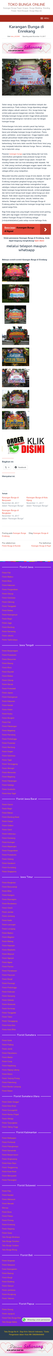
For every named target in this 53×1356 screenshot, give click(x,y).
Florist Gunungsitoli (9, 1110)
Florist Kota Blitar (9, 1029)
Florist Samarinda (9, 1150)
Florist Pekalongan (9, 726)
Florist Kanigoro (8, 895)
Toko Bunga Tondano (10, 1245)
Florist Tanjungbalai (9, 1122)
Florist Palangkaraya (10, 1146)
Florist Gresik (7, 907)
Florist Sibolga (7, 1118)
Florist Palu (6, 1191)
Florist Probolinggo (9, 987)
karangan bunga (16, 153)
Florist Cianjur (7, 821)
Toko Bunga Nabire (9, 1322)
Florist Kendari (7, 1195)
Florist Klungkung (9, 1294)
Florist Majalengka (9, 846)
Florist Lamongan (9, 924)
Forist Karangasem (9, 1269)
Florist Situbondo (8, 1004)
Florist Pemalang (8, 734)
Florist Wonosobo (9, 772)
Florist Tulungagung (9, 1021)
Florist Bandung (8, 627)
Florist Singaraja (8, 1260)
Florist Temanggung (10, 764)
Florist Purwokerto (9, 655)
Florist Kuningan (8, 842)
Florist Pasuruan (8, 975)
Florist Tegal (7, 760)
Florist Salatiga (8, 785)
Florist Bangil (7, 979)
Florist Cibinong (8, 602)
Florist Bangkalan (9, 882)
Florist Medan (7, 1057)
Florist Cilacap (7, 593)
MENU (46, 18)
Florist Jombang (8, 916)
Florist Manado (8, 1203)
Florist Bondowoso (9, 903)
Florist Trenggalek (9, 606)
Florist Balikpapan (9, 1138)
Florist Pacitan (7, 966)
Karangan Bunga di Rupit (41, 544)
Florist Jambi (7, 1048)
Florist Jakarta (7, 635)
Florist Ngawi (7, 962)
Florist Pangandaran (10, 589)
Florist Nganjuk (8, 958)
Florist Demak (7, 684)
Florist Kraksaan (8, 991)
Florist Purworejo (8, 743)
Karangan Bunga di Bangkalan (10, 511)
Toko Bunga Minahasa (11, 1237)
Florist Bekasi (7, 812)
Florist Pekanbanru (9, 1053)
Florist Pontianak (8, 1142)
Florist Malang (7, 941)
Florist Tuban (7, 1016)
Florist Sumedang (9, 867)
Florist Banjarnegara (10, 650)
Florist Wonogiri (8, 768)
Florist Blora (7, 581)
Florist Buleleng (8, 1281)
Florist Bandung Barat (10, 817)
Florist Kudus (7, 713)
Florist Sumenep (8, 1008)
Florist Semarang (8, 631)
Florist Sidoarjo (8, 1000)
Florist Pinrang (7, 1220)
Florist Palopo (7, 1216)
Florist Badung (7, 1273)
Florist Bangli (7, 1277)
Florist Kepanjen (8, 945)
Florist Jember (7, 912)
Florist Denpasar (8, 1264)
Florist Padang (7, 1044)
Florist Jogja (7, 623)
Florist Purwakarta (9, 854)
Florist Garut (7, 829)
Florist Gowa (7, 1233)
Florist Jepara (7, 692)
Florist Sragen (7, 751)
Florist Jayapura (8, 1313)
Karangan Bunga (19, 533)
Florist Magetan (8, 937)
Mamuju (5, 1207)
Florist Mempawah (9, 1175)
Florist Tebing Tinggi (10, 1127)
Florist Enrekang (8, 1224)
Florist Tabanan (8, 1298)
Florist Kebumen (8, 585)
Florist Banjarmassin (10, 1154)
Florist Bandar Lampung (11, 1086)
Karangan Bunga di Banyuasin (10, 499)
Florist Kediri (7, 920)
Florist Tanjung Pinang (11, 1078)
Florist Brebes (7, 610)
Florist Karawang (8, 838)
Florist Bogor (7, 618)
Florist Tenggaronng (10, 1167)
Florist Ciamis (7, 804)
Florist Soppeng (8, 1228)
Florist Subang (7, 859)
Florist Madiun (7, 576)
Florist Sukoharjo (8, 597)
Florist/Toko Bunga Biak (11, 1317)
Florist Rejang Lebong (10, 1069)
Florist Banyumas (9, 659)
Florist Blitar (7, 891)
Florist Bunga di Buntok (11, 544)
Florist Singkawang (9, 1159)
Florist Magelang (8, 730)
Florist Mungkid (8, 718)
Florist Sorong (7, 1309)
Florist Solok (7, 1040)
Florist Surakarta (8, 789)
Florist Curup (7, 1061)
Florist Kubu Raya (9, 1163)
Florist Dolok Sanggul (10, 1101)
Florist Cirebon (7, 825)
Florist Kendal (7, 705)
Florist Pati (6, 572)
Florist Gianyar (8, 1285)
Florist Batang (7, 663)
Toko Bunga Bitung (9, 1249)
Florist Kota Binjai (9, 1106)
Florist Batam (7, 1074)
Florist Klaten (7, 709)
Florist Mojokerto (8, 949)
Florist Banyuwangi (9, 886)
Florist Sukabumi (8, 863)
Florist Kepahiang (9, 1065)
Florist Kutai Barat (9, 1171)
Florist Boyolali (8, 671)
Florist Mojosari (8, 954)
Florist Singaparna (9, 871)
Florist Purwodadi (9, 688)
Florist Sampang (8, 996)
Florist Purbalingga (9, 739)
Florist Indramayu (9, 833)
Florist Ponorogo (8, 983)
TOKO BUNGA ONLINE (26, 4)
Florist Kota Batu (8, 1025)
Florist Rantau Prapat (10, 1114)
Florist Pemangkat (9, 1180)
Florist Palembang (9, 1082)
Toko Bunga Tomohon (10, 1241)
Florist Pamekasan (9, 970)
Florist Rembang (8, 747)
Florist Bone (7, 1212)
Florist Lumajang (8, 928)
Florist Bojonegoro (9, 899)
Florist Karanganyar (9, 614)
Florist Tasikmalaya (9, 639)
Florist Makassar (8, 1199)
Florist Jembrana (8, 1290)
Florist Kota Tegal (9, 793)
